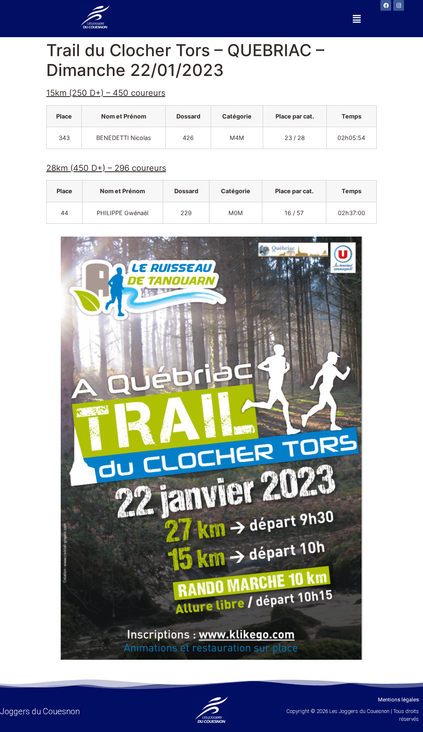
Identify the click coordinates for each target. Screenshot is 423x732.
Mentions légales (398, 699)
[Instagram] (398, 5)
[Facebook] (385, 5)
